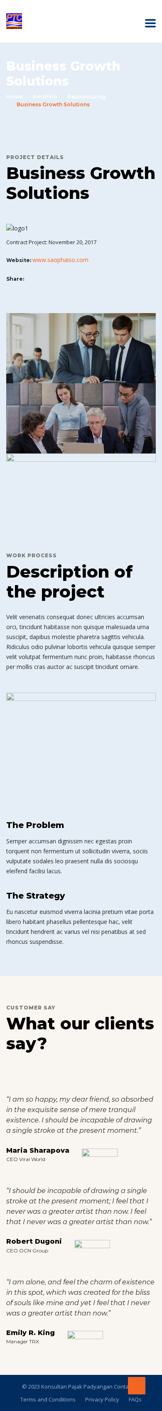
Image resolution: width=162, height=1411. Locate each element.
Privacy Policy (102, 1399)
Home (14, 96)
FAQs (135, 1399)
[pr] (47, 278)
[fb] (29, 278)
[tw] (38, 278)
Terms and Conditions (48, 1399)
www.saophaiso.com (60, 260)
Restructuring (87, 96)
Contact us (126, 1386)
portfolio (45, 96)
